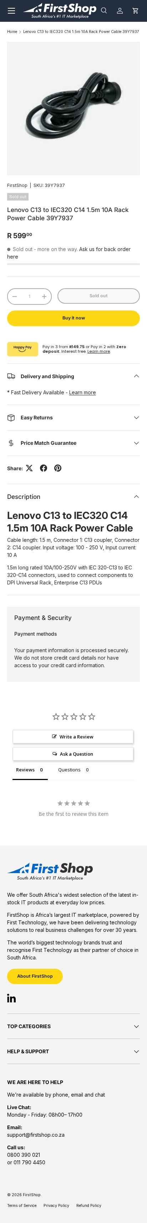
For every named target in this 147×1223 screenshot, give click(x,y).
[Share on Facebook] (43, 468)
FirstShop (17, 185)
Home (12, 32)
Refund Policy (88, 1205)
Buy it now (73, 318)
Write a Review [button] (76, 736)
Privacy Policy (56, 1205)
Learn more (98, 351)
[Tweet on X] (29, 468)
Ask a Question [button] (76, 754)
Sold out (99, 295)
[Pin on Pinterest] (58, 468)
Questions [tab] (69, 769)
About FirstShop (35, 976)
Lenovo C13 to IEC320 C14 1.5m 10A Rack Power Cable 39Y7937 (81, 32)
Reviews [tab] (25, 769)
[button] (135, 10)
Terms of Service (21, 1205)
